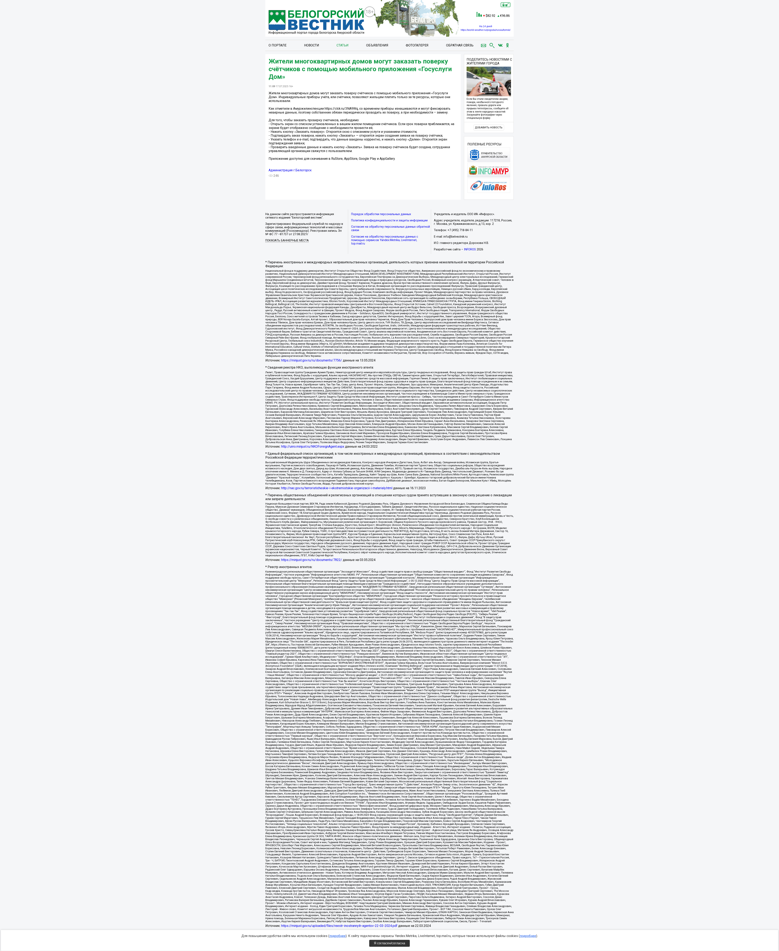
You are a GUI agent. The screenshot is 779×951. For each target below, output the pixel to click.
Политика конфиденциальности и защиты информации (389, 220)
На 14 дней (485, 26)
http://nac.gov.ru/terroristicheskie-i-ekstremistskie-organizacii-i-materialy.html (336, 488)
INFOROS (470, 249)
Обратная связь (459, 45)
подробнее (337, 936)
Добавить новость (488, 127)
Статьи (343, 45)
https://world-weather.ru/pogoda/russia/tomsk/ (485, 30)
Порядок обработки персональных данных (381, 214)
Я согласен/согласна (389, 943)
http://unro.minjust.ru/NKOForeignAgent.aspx (312, 446)
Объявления (377, 45)
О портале (277, 45)
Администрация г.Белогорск (290, 170)
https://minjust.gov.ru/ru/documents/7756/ (311, 360)
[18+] (316, 21)
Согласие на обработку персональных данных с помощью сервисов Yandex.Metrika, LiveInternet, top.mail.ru (384, 240)
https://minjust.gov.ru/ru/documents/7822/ (311, 560)
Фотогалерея (417, 45)
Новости (311, 45)
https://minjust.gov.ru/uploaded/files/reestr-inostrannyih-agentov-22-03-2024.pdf (339, 926)
